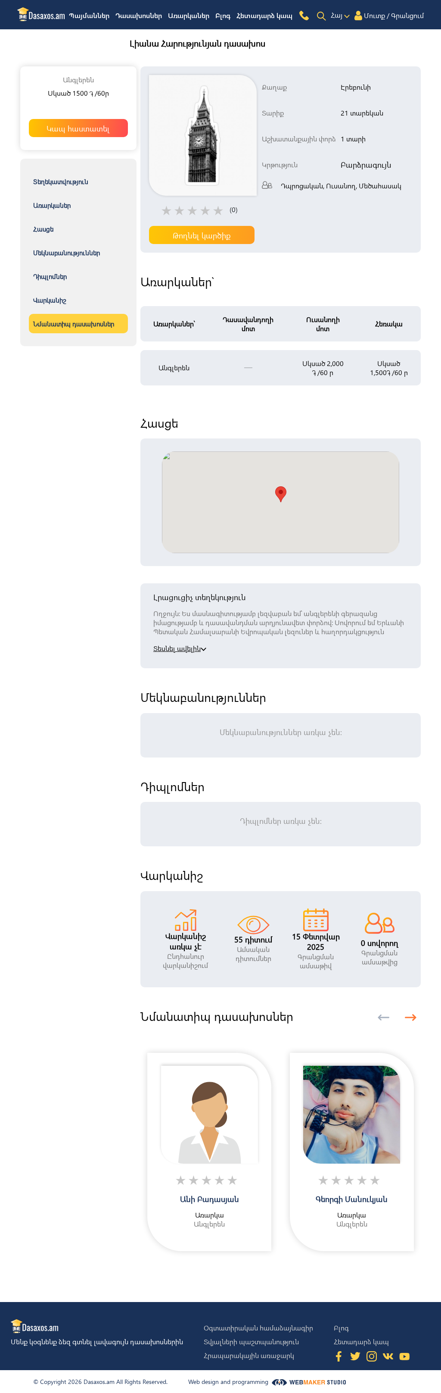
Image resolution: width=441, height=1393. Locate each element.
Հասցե (43, 229)
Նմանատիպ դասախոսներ (73, 323)
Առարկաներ (188, 15)
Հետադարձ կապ (264, 15)
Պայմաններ (89, 15)
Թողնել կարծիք (202, 235)
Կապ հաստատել (78, 128)
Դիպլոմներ (50, 276)
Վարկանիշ (49, 300)
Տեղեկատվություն (60, 181)
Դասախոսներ (138, 15)
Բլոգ (222, 15)
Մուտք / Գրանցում (394, 15)
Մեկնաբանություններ (66, 252)
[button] (410, 1017)
